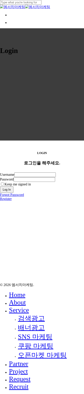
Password (7, 179)
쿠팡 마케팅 (35, 346)
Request (19, 379)
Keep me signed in (17, 184)
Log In (7, 189)
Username (7, 174)
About (17, 302)
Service (19, 310)
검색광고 (31, 318)
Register (6, 199)
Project (18, 371)
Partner (18, 363)
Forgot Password (12, 195)
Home (17, 294)
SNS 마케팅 (35, 336)
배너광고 (31, 327)
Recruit (18, 386)
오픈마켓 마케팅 (42, 355)
